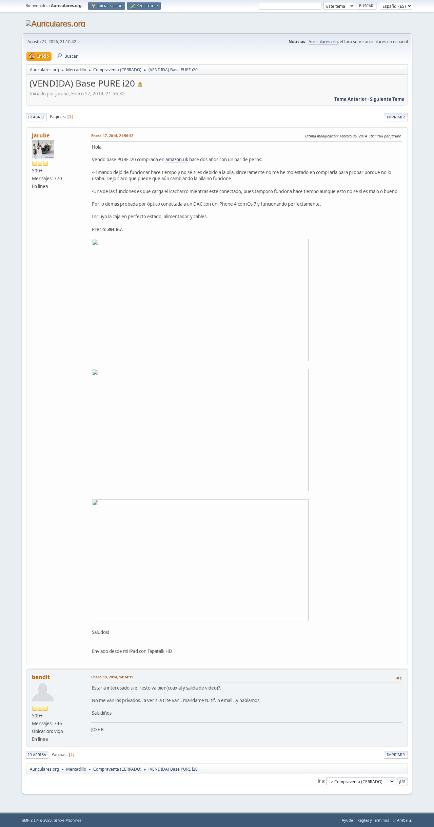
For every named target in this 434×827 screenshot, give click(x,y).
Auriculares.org (323, 41)
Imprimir (396, 116)
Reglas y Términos (373, 820)
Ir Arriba (37, 754)
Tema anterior (350, 99)
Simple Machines (67, 820)
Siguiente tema (387, 99)
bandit (41, 677)
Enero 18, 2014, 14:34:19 (112, 676)
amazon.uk (176, 159)
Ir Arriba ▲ (402, 820)
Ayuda (347, 820)
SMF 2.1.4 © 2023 (37, 820)
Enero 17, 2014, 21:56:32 (112, 135)
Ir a (321, 781)
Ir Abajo (36, 116)
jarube (41, 135)
